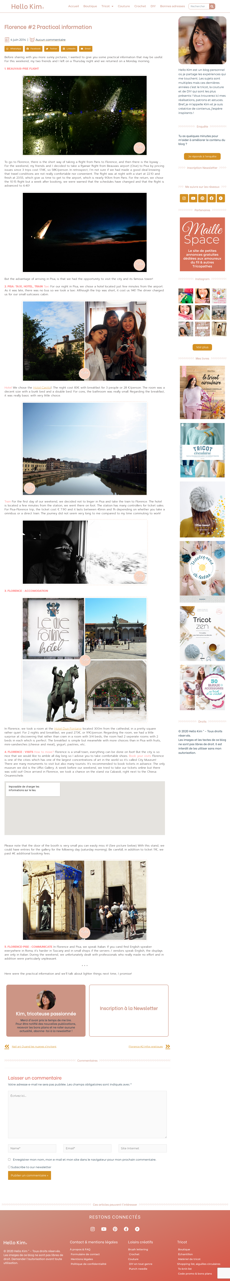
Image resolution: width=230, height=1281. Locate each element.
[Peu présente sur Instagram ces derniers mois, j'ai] (185, 312)
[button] (13, 49)
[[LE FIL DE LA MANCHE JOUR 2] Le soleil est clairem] (219, 312)
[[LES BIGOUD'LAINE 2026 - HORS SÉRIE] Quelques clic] (219, 329)
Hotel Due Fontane (68, 728)
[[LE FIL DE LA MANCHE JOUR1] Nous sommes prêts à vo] (185, 329)
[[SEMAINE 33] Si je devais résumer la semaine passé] (185, 295)
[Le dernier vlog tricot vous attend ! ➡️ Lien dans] (202, 295)
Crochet (140, 6)
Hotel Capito (42, 387)
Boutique (90, 6)
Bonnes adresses (172, 6)
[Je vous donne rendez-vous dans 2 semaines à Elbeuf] (202, 329)
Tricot (106, 6)
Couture (124, 6)
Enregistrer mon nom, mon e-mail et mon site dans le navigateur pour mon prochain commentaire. (84, 1159)
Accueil (73, 6)
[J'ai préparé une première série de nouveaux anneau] (219, 295)
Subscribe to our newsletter (30, 1167)
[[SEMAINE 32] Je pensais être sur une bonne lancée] (202, 312)
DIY (153, 6)
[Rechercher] (212, 6)
